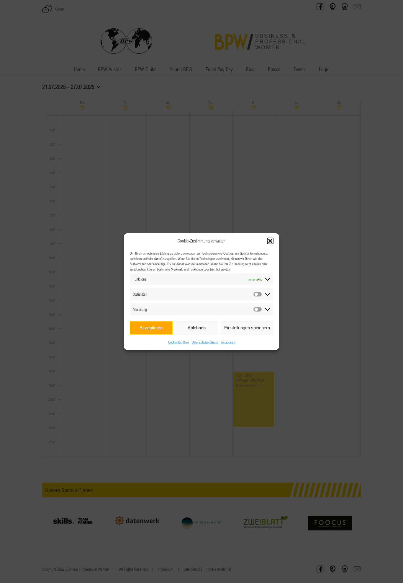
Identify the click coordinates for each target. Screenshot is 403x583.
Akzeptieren (151, 327)
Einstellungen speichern (247, 327)
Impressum (228, 341)
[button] (270, 241)
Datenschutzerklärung (205, 341)
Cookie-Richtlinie (178, 341)
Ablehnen (197, 327)
